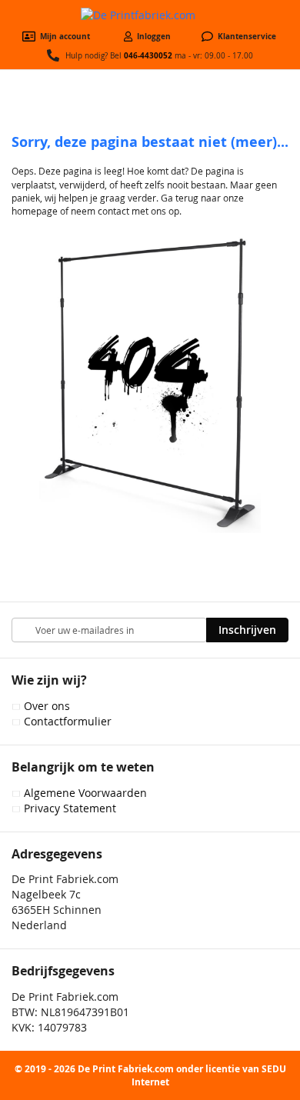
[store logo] (150, 15)
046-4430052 (148, 55)
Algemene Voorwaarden (85, 792)
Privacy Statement (70, 808)
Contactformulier (68, 721)
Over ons (47, 705)
